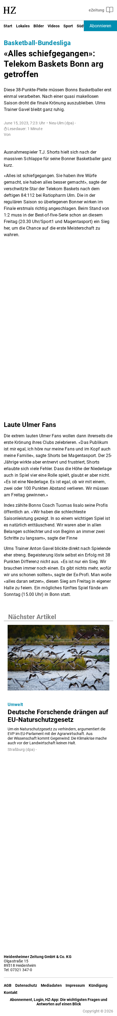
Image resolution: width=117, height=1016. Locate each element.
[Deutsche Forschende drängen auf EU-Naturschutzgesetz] (58, 659)
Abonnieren (100, 25)
